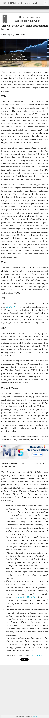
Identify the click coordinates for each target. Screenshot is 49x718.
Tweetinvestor (36, 655)
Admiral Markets (25, 596)
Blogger (35, 716)
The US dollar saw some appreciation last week (27, 18)
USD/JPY (10, 306)
